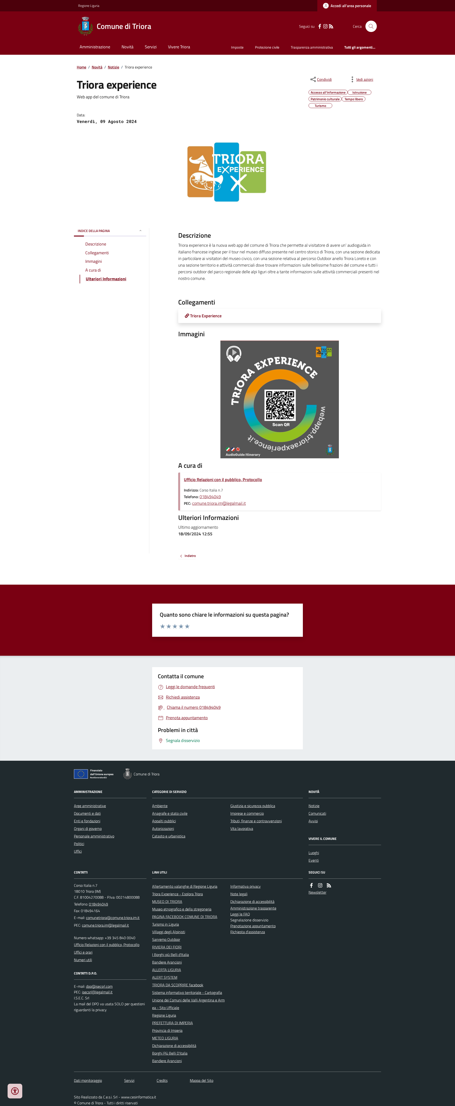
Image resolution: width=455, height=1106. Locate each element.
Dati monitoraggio (88, 1080)
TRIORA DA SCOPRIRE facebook (177, 985)
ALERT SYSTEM (164, 977)
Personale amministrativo (94, 836)
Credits (162, 1080)
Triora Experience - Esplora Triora (177, 894)
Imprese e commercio (247, 813)
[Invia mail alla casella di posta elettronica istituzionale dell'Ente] (113, 917)
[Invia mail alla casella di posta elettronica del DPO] (99, 986)
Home (81, 67)
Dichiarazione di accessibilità (174, 1045)
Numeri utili (83, 960)
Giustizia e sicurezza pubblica (252, 806)
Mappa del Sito (201, 1080)
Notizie (113, 67)
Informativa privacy (245, 886)
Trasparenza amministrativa (312, 47)
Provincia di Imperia (167, 1030)
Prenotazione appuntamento (253, 926)
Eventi (314, 860)
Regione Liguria (88, 5)
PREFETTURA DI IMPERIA (172, 1023)
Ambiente (160, 806)
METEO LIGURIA (165, 1038)
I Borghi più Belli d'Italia (170, 954)
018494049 (210, 496)
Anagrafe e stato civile (169, 813)
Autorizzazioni (163, 828)
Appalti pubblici (164, 821)
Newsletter (317, 892)
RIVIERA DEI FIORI (167, 947)
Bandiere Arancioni (167, 962)
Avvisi (313, 821)
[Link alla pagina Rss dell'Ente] (329, 885)
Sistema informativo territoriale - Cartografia (187, 992)
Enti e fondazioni (87, 821)
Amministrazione (95, 47)
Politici (79, 844)
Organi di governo (88, 828)
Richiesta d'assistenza (247, 932)
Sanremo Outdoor (166, 939)
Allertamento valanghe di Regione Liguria (184, 886)
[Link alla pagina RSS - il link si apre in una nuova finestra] (331, 26)
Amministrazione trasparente (253, 908)
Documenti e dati (87, 813)
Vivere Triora (179, 47)
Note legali (238, 894)
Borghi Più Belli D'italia (169, 1053)
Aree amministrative (90, 806)
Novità (127, 47)
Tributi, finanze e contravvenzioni (256, 821)
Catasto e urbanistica (168, 836)
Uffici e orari (83, 952)
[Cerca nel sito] (369, 26)
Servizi (151, 47)
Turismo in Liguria (165, 924)
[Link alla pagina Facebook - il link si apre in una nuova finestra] (320, 26)
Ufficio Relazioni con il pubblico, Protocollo (223, 479)
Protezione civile (267, 47)
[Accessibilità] (15, 1091)
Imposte (237, 47)
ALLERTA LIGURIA (166, 970)
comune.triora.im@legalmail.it (219, 503)
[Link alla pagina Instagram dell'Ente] (320, 885)
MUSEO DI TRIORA (167, 901)
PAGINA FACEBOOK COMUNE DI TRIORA (184, 916)
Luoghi (314, 853)
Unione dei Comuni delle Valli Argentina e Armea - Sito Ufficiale (188, 1003)
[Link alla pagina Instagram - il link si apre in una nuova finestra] (325, 26)
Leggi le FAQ (240, 914)
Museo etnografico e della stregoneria (181, 909)
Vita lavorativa (241, 828)
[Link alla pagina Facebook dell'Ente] (311, 885)
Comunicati (317, 813)
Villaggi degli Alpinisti (168, 932)
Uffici (78, 851)
